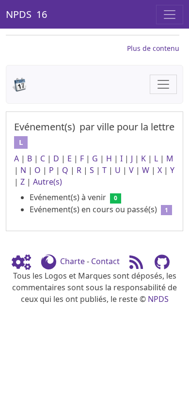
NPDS (158, 299)
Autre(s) (47, 181)
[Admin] (25, 261)
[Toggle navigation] (169, 14)
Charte (72, 261)
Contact (105, 261)
